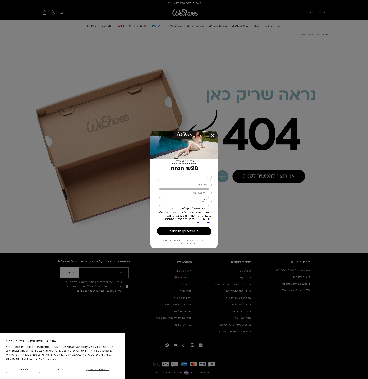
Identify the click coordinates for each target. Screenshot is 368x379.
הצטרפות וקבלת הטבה (184, 231)
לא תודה (23, 369)
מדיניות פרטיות (200, 222)
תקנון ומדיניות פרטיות (20, 359)
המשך (60, 369)
